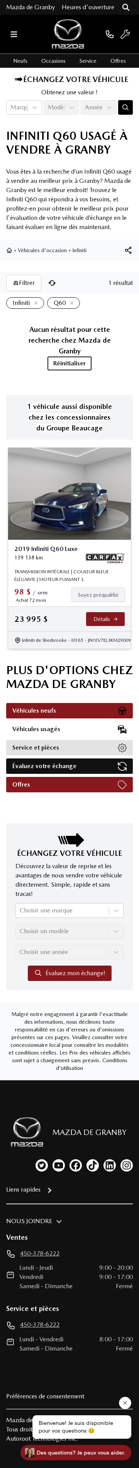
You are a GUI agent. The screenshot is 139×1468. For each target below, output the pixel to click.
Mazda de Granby (30, 7)
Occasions (53, 61)
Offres (118, 61)
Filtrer (27, 282)
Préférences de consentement (45, 1396)
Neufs (20, 61)
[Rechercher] (126, 7)
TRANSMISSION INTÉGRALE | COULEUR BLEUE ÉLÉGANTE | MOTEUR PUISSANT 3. (61, 575)
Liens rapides (23, 1189)
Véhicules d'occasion (42, 250)
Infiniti (79, 250)
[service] (125, 34)
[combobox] (11, 107)
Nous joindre (29, 1221)
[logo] (68, 34)
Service (88, 61)
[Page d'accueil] (10, 250)
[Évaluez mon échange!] (125, 107)
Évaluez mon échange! (75, 973)
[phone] (109, 34)
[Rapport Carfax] (105, 559)
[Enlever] (34, 303)
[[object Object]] (128, 250)
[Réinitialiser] (52, 283)
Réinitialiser (69, 363)
